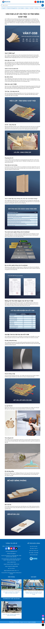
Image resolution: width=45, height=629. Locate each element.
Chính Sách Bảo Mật (34, 554)
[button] (43, 2)
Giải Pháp (36, 8)
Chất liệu (26, 8)
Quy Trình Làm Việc (33, 546)
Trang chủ (3, 8)
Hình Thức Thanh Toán (33, 550)
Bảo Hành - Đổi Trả (33, 548)
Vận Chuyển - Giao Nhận (33, 552)
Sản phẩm (31, 8)
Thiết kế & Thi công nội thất (12, 8)
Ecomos (34, 622)
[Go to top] (43, 625)
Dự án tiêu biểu (21, 8)
